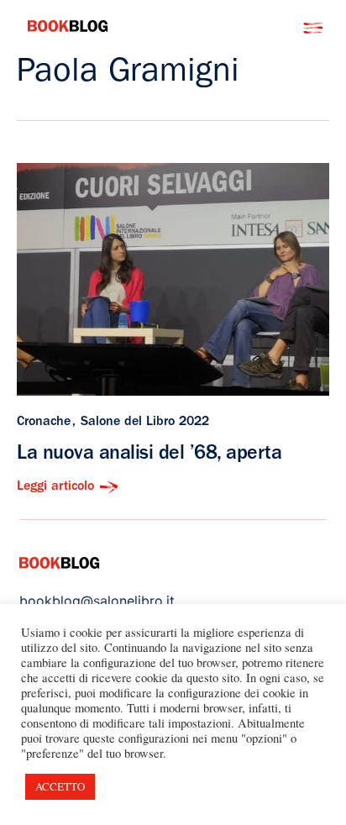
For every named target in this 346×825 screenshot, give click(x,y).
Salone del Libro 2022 (145, 422)
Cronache (44, 422)
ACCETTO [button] (60, 786)
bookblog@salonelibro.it (97, 600)
